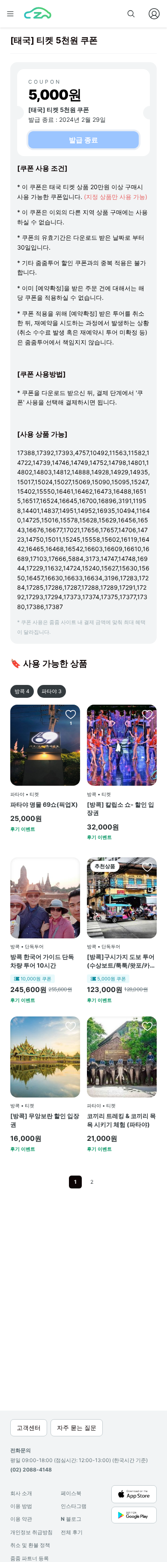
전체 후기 (72, 1532)
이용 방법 (21, 1506)
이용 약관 (21, 1519)
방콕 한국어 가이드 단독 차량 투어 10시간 (42, 961)
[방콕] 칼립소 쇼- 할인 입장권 (120, 809)
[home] (37, 13)
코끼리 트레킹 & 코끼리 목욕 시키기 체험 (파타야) (121, 1120)
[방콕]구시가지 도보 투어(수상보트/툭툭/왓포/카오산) (121, 961)
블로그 (71, 1519)
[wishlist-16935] (147, 714)
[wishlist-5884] (70, 714)
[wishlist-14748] (147, 1026)
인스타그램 (73, 1506)
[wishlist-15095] (70, 866)
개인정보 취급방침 (31, 1532)
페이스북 (71, 1493)
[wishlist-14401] (70, 1026)
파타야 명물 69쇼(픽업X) (44, 804)
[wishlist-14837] (147, 866)
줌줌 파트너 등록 (29, 1558)
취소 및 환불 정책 (30, 1545)
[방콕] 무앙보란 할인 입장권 (44, 1120)
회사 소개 (21, 1493)
